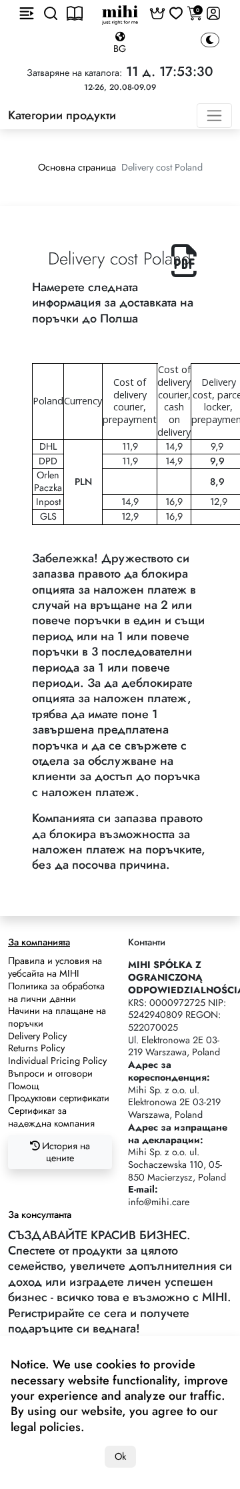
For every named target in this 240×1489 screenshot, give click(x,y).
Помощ (23, 1086)
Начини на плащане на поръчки (57, 1017)
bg (119, 48)
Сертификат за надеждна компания (51, 1117)
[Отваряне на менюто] (27, 13)
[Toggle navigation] (214, 115)
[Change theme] (210, 40)
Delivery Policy (37, 1036)
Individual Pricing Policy (57, 1060)
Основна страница (77, 167)
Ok (120, 1456)
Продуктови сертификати (58, 1098)
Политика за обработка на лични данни (56, 992)
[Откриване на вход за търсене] (51, 13)
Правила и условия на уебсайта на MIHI (55, 967)
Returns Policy (36, 1048)
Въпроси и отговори (50, 1073)
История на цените (64, 1152)
